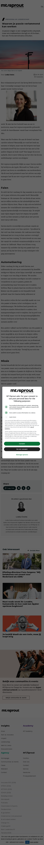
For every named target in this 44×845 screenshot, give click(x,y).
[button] (22, 417)
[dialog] (22, 422)
